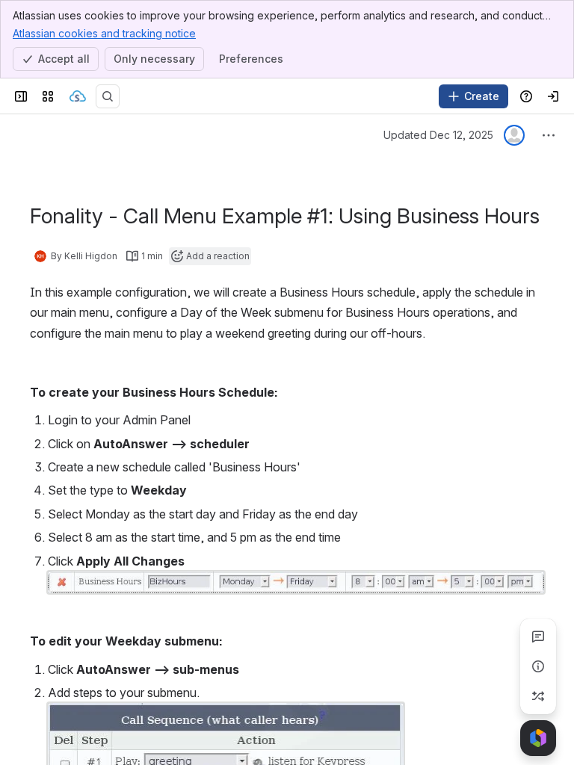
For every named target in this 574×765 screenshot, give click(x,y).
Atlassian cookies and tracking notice (104, 33)
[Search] (108, 96)
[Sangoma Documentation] (78, 96)
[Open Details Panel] (538, 666)
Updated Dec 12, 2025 (438, 134)
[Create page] (538, 696)
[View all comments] (538, 636)
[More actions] (549, 135)
